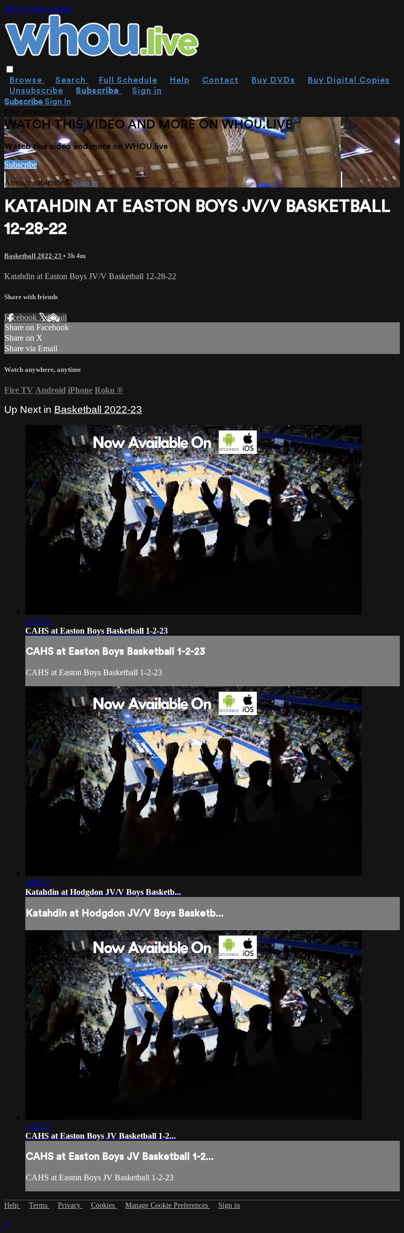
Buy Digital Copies (349, 80)
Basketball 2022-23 (33, 256)
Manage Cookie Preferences (167, 1205)
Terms (39, 1205)
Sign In (58, 101)
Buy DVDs (273, 80)
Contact (220, 80)
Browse (27, 80)
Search (71, 80)
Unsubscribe (36, 90)
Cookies (104, 1205)
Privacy (70, 1205)
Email (57, 317)
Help (179, 80)
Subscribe (20, 164)
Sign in (147, 90)
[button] (9, 69)
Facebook (21, 317)
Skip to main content (38, 8)
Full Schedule (128, 80)
